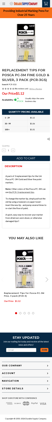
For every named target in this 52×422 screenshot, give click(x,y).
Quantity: (6, 146)
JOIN (44, 350)
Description (13, 166)
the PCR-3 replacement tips (21, 192)
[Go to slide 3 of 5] (25, 313)
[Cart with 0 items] (46, 3)
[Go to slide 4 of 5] (29, 313)
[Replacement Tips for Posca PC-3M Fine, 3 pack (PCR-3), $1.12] (24, 269)
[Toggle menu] (3, 3)
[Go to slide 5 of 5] (33, 313)
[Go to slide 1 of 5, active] (16, 313)
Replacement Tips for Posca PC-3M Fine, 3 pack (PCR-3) (24, 294)
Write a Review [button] (35, 89)
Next (46, 279)
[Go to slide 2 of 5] (20, 313)
